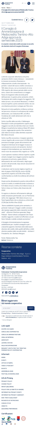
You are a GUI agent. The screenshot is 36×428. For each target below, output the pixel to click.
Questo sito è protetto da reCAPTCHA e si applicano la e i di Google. (16, 312)
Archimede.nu (14, 296)
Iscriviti (30, 308)
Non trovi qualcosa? (9, 398)
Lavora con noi (7, 343)
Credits (4, 406)
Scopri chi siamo (8, 329)
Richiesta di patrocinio (10, 400)
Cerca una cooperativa (10, 331)
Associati (5, 340)
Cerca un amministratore (11, 334)
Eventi (4, 360)
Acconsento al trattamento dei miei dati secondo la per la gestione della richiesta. (19, 316)
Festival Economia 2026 (10, 374)
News (3, 357)
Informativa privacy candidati (13, 395)
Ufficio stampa (7, 363)
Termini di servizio (17, 313)
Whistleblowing (8, 386)
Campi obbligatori (7, 320)
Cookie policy (7, 384)
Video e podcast (8, 365)
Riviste (4, 368)
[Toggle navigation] (33, 3)
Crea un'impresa (8, 337)
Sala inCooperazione (9, 345)
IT (22, 3)
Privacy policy (7, 381)
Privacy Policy (6, 313)
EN (25, 3)
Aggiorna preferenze (9, 408)
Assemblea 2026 (7, 371)
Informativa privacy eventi (12, 392)
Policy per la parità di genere (13, 389)
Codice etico (6, 403)
